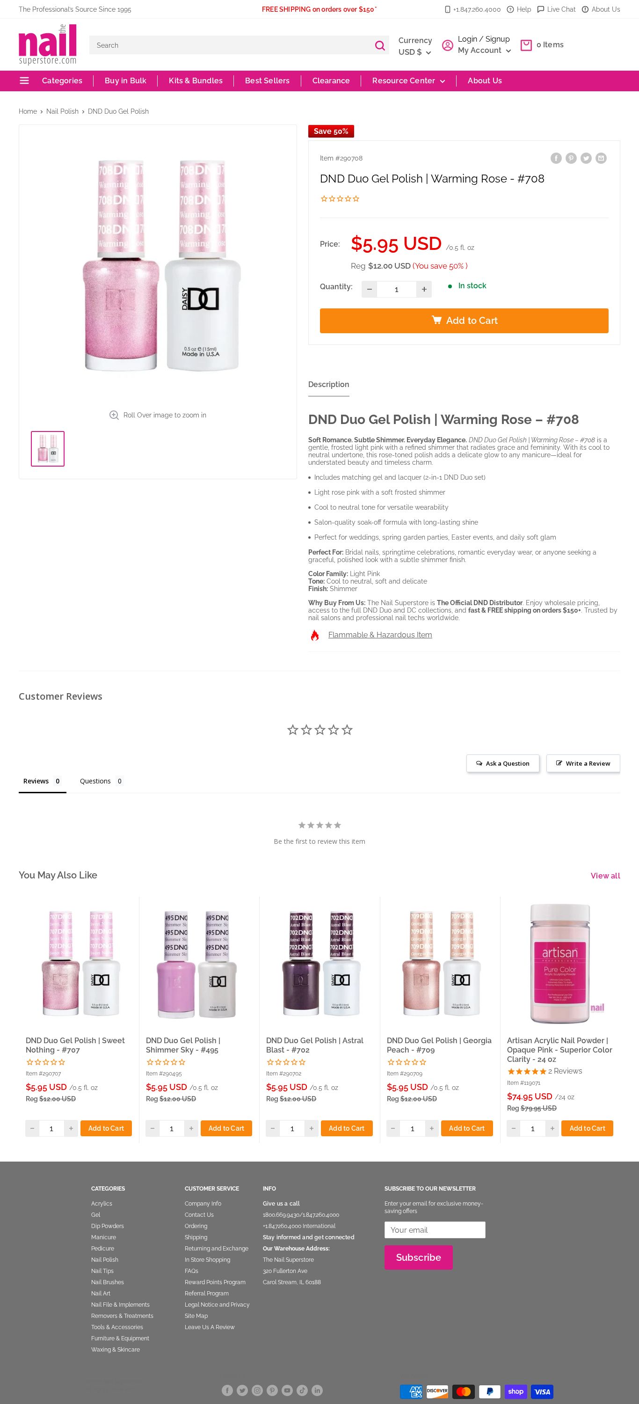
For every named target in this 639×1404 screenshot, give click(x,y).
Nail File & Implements (120, 1305)
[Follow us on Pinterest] (272, 1390)
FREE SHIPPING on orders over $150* (319, 9)
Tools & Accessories (117, 1327)
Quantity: (336, 286)
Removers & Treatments (122, 1316)
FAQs (191, 1271)
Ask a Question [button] (508, 763)
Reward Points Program (215, 1282)
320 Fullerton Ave (285, 1271)
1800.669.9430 (281, 1215)
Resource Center (403, 80)
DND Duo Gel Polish (118, 111)
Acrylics (101, 1203)
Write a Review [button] (588, 763)
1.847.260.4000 (321, 1215)
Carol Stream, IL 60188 (292, 1282)
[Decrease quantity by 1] (369, 289)
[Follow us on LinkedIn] (317, 1390)
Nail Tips (102, 1271)
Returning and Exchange (216, 1248)
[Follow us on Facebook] (227, 1390)
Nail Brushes (107, 1282)
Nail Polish (62, 111)
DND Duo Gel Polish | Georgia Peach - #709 (439, 1045)
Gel (95, 1215)
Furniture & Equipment (120, 1338)
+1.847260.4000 (282, 1226)
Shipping (196, 1237)
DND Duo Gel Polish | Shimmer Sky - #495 (183, 1045)
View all (606, 875)
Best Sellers (267, 80)
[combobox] (229, 45)
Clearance (331, 80)
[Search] (379, 45)
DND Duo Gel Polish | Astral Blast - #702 (314, 1045)
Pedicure (102, 1248)
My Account (481, 50)
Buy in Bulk (125, 80)
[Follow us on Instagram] (257, 1390)
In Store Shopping (207, 1260)
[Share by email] (601, 158)
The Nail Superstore (288, 1260)
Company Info (203, 1203)
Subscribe (419, 1257)
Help (524, 9)
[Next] (621, 1019)
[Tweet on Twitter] (586, 158)
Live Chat (561, 9)
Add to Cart (106, 1128)
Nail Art (100, 1293)
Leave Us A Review (210, 1327)
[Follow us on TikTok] (302, 1390)
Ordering (196, 1226)
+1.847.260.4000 (477, 9)
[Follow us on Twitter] (242, 1390)
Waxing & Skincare (115, 1349)
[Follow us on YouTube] (287, 1390)
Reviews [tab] (36, 780)
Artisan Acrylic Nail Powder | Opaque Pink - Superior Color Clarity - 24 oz (559, 1050)
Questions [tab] (95, 780)
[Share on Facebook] (556, 158)
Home (28, 111)
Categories (61, 80)
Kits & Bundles (196, 80)
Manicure (103, 1237)
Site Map (196, 1316)
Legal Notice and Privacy (217, 1305)
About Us (606, 9)
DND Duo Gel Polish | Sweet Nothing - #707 (75, 1045)
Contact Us (199, 1215)
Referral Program (207, 1293)
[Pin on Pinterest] (571, 158)
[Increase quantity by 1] (424, 289)
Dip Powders (107, 1226)
